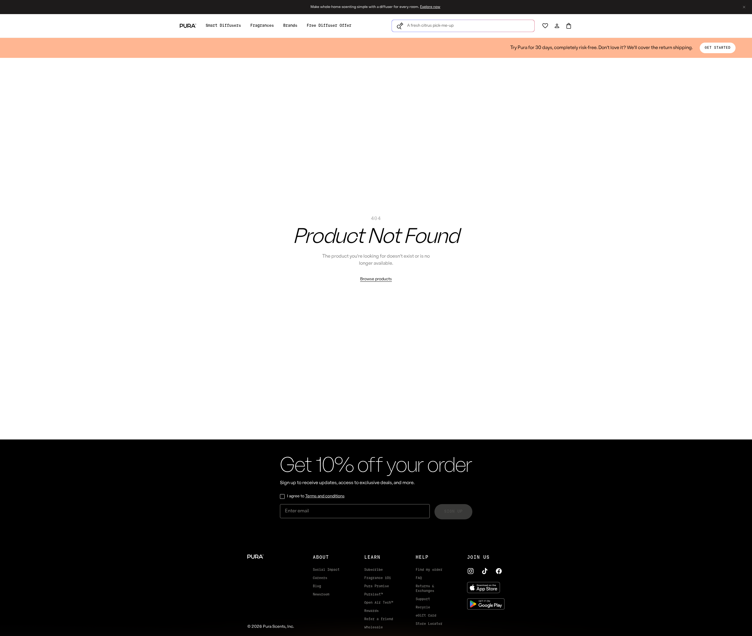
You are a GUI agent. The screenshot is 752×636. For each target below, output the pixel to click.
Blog (317, 586)
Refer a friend (378, 619)
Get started (718, 47)
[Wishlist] (545, 25)
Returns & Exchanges (425, 589)
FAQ (419, 578)
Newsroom (321, 594)
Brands (290, 26)
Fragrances (262, 26)
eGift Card (426, 615)
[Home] (270, 557)
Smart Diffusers (223, 26)
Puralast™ (373, 594)
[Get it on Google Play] (486, 604)
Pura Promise (376, 586)
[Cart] (568, 25)
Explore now (430, 7)
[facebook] (498, 571)
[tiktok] (484, 571)
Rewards (371, 611)
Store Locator (429, 623)
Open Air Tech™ (378, 602)
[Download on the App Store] (486, 587)
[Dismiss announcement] (744, 7)
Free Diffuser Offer (329, 26)
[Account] (556, 25)
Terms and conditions (325, 496)
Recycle (423, 607)
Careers (320, 578)
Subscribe (373, 569)
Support (423, 599)
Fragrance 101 (377, 578)
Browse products (376, 279)
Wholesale (373, 627)
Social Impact (326, 569)
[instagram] (470, 571)
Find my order (429, 569)
